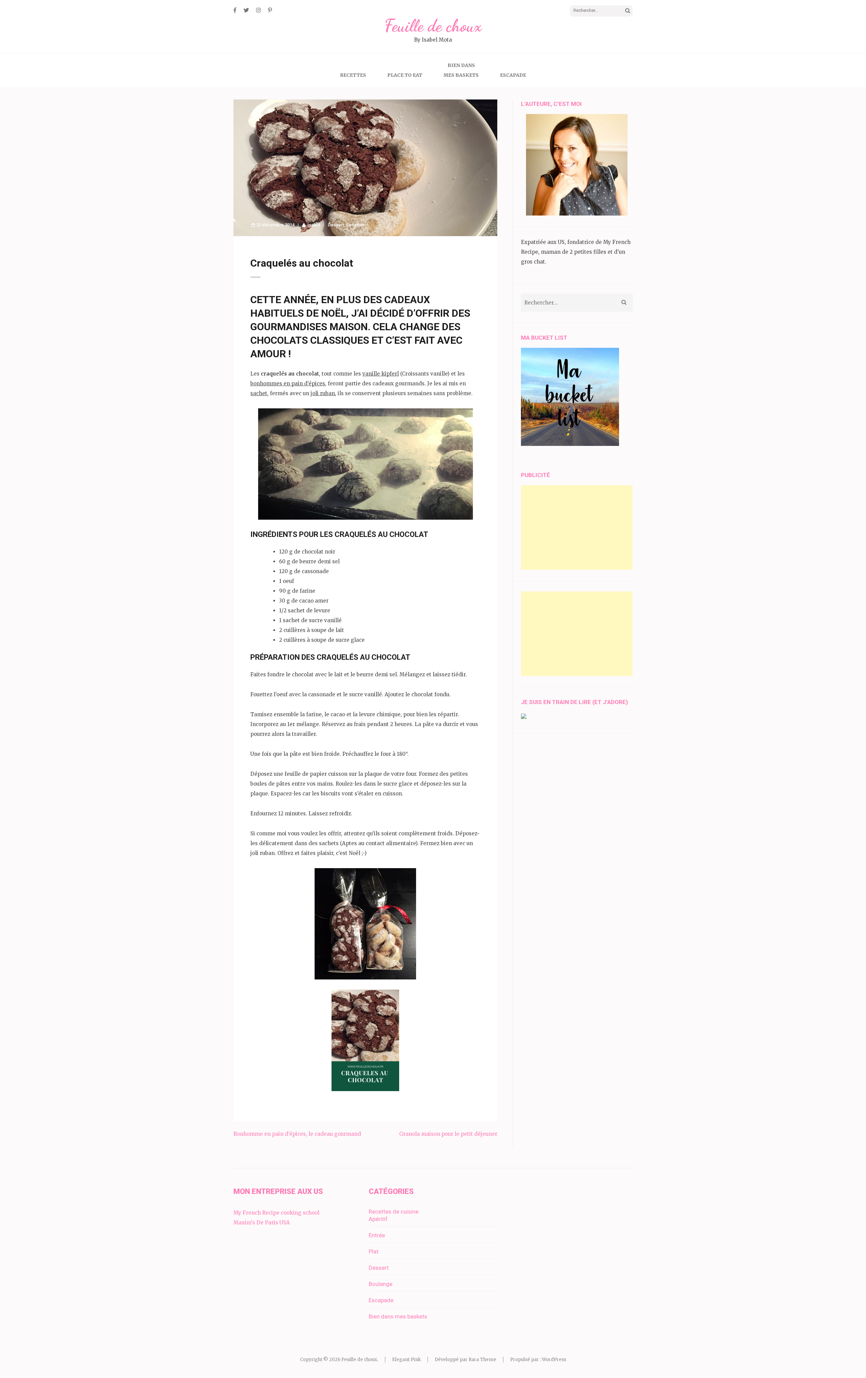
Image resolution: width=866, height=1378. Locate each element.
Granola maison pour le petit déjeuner (448, 1134)
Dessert (336, 224)
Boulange (380, 1284)
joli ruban (323, 393)
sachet (258, 393)
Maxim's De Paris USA (261, 1222)
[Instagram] (258, 10)
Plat (374, 1251)
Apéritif (378, 1219)
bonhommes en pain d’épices (287, 383)
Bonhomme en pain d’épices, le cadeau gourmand (297, 1134)
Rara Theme (482, 1359)
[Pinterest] (270, 10)
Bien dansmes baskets (461, 70)
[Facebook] (234, 10)
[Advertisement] (577, 527)
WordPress (554, 1359)
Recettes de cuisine (393, 1211)
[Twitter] (246, 10)
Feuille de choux (433, 26)
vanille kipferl (380, 373)
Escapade (513, 75)
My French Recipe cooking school (276, 1213)
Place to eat (404, 75)
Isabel (313, 224)
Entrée (377, 1235)
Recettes (353, 75)
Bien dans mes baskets (398, 1316)
